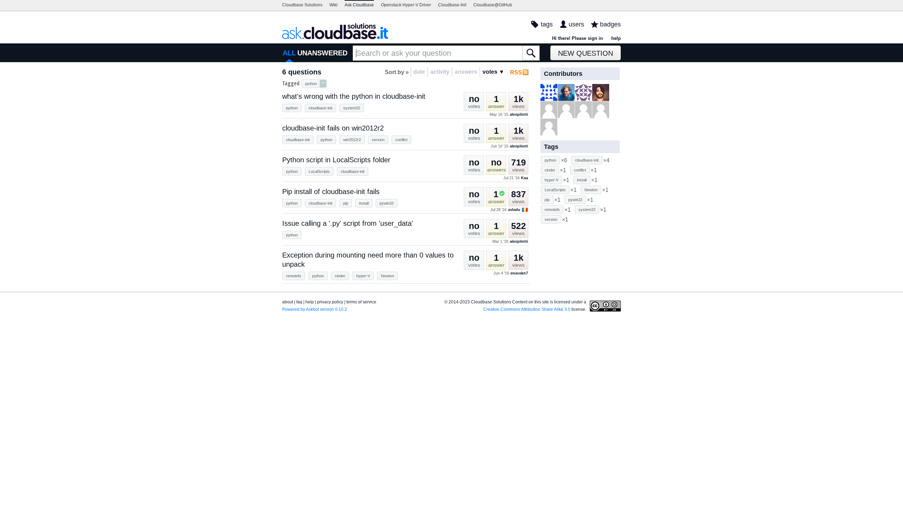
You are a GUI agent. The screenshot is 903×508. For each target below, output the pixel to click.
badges (610, 24)
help (616, 38)
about (287, 302)
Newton (387, 276)
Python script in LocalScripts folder (336, 160)
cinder (340, 276)
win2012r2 (352, 140)
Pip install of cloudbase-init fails (331, 191)
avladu (514, 209)
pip (345, 203)
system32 (351, 108)
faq (299, 302)
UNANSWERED (322, 53)
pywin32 (387, 203)
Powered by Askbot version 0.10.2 (314, 309)
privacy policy (330, 302)
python (292, 108)
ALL (289, 53)
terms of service (361, 302)
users (576, 24)
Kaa (524, 178)
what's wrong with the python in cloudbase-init (353, 96)
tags (547, 24)
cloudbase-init (320, 108)
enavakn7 (519, 273)
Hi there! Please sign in (577, 38)
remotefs (293, 276)
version (378, 140)
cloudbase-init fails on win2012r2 (333, 128)
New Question (585, 53)
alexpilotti (519, 114)
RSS (516, 72)
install (364, 203)
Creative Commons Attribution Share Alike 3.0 (526, 309)
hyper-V (363, 276)
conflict (401, 140)
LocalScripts (319, 171)
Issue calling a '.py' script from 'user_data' (347, 223)
